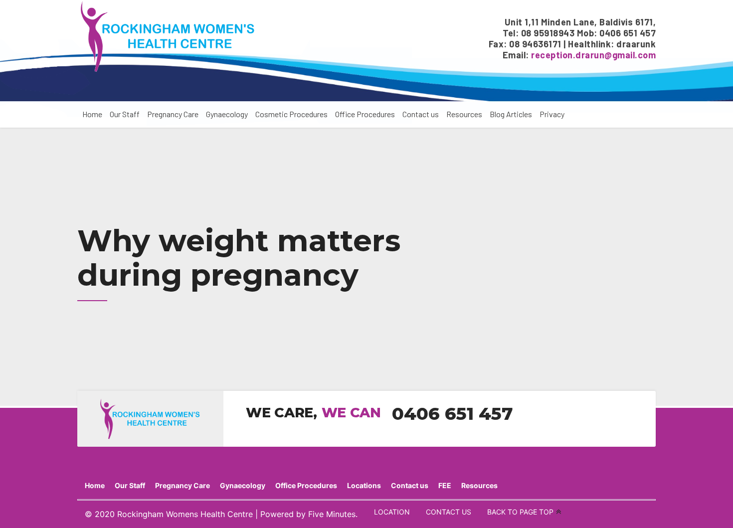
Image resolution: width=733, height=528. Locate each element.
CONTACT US (448, 512)
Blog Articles (511, 114)
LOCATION (392, 512)
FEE (444, 485)
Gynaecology (227, 114)
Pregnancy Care (172, 114)
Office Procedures (365, 114)
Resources (464, 114)
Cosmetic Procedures (291, 114)
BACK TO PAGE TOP (520, 512)
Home (92, 114)
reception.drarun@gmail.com (593, 54)
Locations (364, 485)
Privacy (552, 114)
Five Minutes (332, 514)
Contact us (420, 114)
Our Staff (125, 114)
